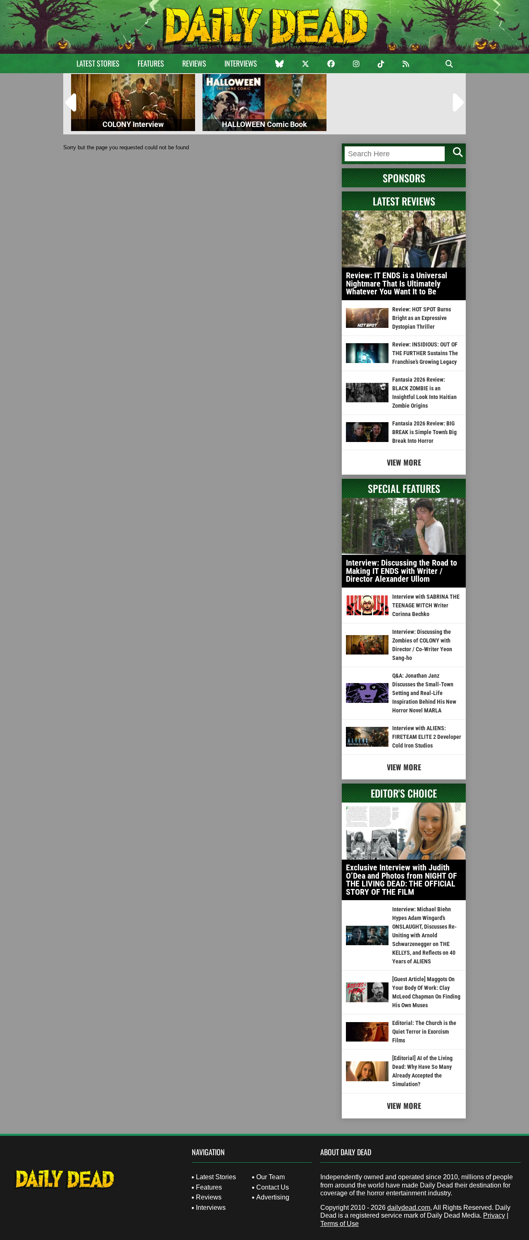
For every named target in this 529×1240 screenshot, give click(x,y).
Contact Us (272, 1187)
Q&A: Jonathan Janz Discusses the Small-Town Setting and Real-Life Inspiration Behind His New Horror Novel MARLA (424, 693)
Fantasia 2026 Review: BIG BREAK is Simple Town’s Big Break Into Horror (424, 432)
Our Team (270, 1176)
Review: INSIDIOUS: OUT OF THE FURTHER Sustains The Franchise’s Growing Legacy (425, 353)
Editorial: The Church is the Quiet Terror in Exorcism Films (424, 1032)
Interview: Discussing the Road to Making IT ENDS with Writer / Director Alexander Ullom (401, 571)
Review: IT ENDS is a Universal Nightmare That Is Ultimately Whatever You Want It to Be (396, 283)
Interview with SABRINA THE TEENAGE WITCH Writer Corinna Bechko (426, 605)
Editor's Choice (404, 793)
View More (404, 462)
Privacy (494, 1215)
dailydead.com (408, 1207)
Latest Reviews (404, 201)
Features (151, 63)
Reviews (194, 63)
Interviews (240, 63)
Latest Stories (97, 63)
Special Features (404, 488)
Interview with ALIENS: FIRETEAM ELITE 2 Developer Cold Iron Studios (426, 737)
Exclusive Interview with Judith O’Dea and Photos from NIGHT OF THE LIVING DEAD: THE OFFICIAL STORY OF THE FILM (401, 880)
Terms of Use (339, 1223)
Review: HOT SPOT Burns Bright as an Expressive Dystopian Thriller (421, 318)
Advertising (272, 1197)
